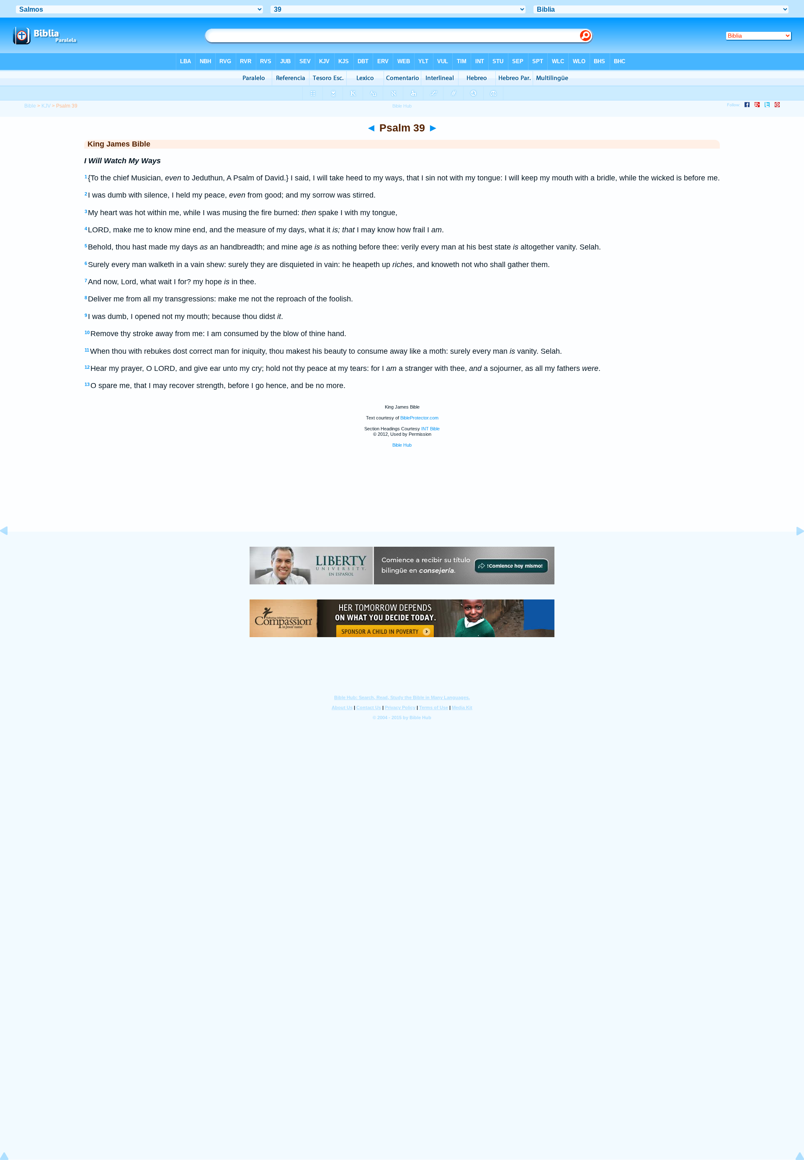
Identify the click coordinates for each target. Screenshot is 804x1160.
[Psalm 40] (793, 549)
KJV (46, 106)
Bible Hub (402, 445)
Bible (30, 106)
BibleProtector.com (419, 417)
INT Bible (430, 428)
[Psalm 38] (10, 549)
